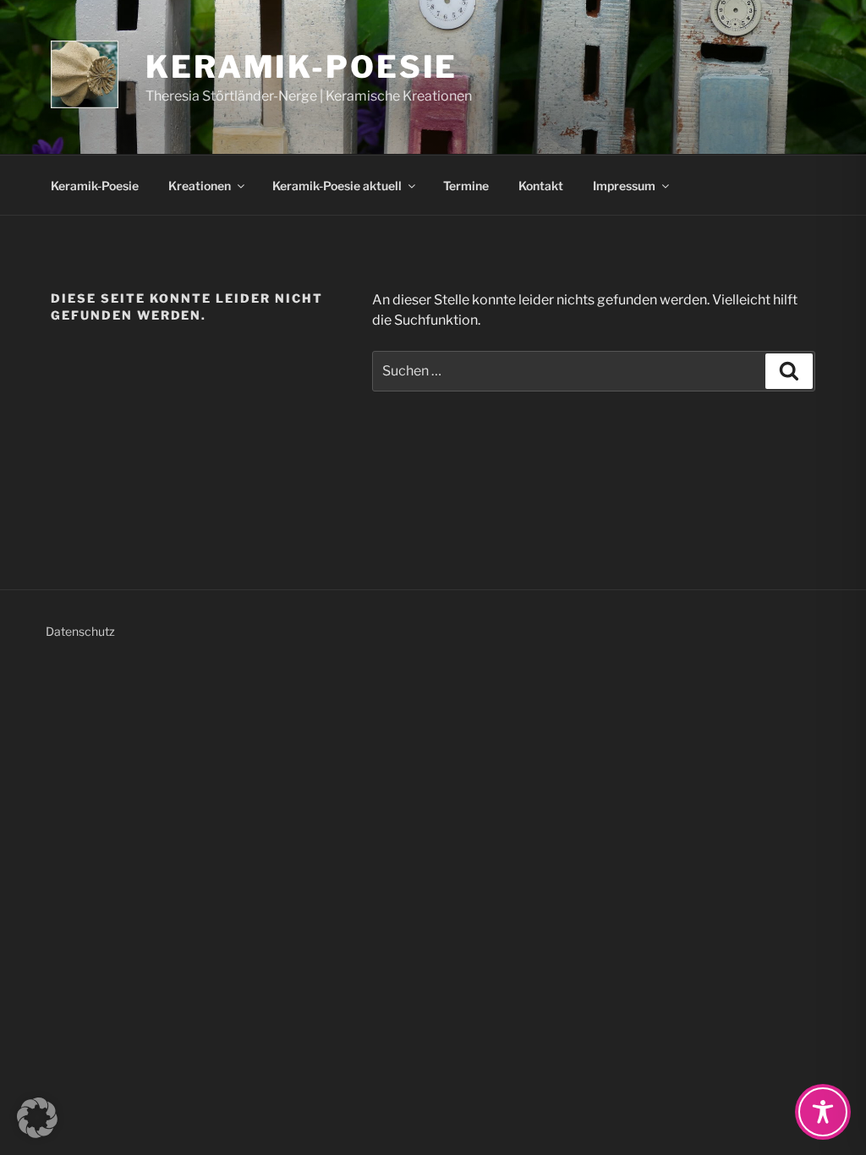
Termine (466, 185)
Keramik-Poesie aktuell (337, 185)
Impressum (624, 185)
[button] (37, 1118)
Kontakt (540, 185)
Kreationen (199, 185)
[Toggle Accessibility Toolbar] (823, 1112)
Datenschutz (80, 631)
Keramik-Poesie (301, 66)
